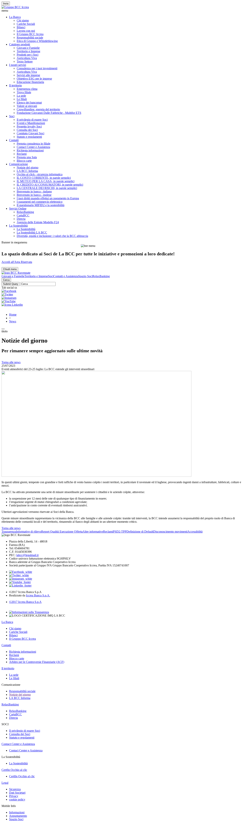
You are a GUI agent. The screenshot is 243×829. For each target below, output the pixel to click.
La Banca (15, 17)
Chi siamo (23, 20)
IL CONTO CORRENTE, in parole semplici (44, 177)
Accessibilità (195, 531)
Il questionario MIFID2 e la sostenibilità (40, 205)
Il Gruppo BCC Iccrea (30, 34)
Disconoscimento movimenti (170, 531)
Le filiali (22, 99)
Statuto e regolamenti (29, 136)
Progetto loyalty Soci (29, 126)
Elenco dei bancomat (29, 102)
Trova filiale (24, 92)
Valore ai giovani (27, 106)
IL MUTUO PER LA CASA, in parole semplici (45, 181)
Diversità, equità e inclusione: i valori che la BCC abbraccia (52, 236)
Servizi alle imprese (28, 75)
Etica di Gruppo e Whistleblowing (37, 41)
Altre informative (93, 531)
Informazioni (16, 812)
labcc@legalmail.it (27, 555)
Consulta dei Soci (27, 129)
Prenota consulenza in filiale (33, 143)
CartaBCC (23, 215)
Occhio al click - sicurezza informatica (39, 174)
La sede (21, 95)
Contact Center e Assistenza (33, 147)
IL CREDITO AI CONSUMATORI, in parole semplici (50, 184)
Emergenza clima (27, 88)
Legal (5, 782)
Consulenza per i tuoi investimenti (37, 68)
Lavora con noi (26, 30)
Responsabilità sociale (30, 37)
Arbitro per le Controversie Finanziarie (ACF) (36, 662)
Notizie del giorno (27, 167)
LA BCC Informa (27, 171)
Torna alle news (11, 362)
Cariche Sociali (26, 23)
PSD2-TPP (119, 531)
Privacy (13, 796)
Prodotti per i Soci (27, 54)
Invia (5, 3)
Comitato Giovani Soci (30, 133)
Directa (21, 218)
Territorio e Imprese (28, 51)
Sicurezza (15, 789)
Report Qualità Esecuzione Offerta (62, 531)
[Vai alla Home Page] (16, 272)
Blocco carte (24, 160)
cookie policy (17, 799)
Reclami (22, 153)
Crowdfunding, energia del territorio (38, 109)
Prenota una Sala (27, 157)
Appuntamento (18, 815)
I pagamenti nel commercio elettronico (39, 201)
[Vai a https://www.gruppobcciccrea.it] (15, 7)
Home (13, 314)
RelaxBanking (25, 212)
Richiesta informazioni (30, 150)
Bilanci (21, 27)
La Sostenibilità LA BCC (32, 232)
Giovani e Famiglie (28, 47)
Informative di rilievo (28, 531)
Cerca (6, 280)
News (12, 321)
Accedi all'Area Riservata (17, 262)
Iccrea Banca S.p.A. (38, 595)
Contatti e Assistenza (65, 276)
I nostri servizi (17, 65)
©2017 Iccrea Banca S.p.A (25, 601)
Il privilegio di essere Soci (32, 119)
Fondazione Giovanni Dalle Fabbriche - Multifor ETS (49, 112)
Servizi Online (17, 208)
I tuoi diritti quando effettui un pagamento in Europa (48, 198)
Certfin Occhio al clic (14, 769)
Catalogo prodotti (19, 44)
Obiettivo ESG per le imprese (34, 78)
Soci (11, 116)
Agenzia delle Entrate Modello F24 (38, 222)
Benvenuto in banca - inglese (34, 194)
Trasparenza (9, 531)
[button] (121, 10)
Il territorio (15, 85)
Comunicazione (18, 164)
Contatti (14, 140)
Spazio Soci (85, 276)
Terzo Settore (25, 61)
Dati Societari (17, 792)
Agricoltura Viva (27, 58)
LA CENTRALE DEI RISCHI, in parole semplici (47, 188)
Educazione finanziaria (30, 82)
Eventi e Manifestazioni (31, 123)
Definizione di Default (139, 531)
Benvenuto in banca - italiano (34, 191)
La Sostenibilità (18, 225)
